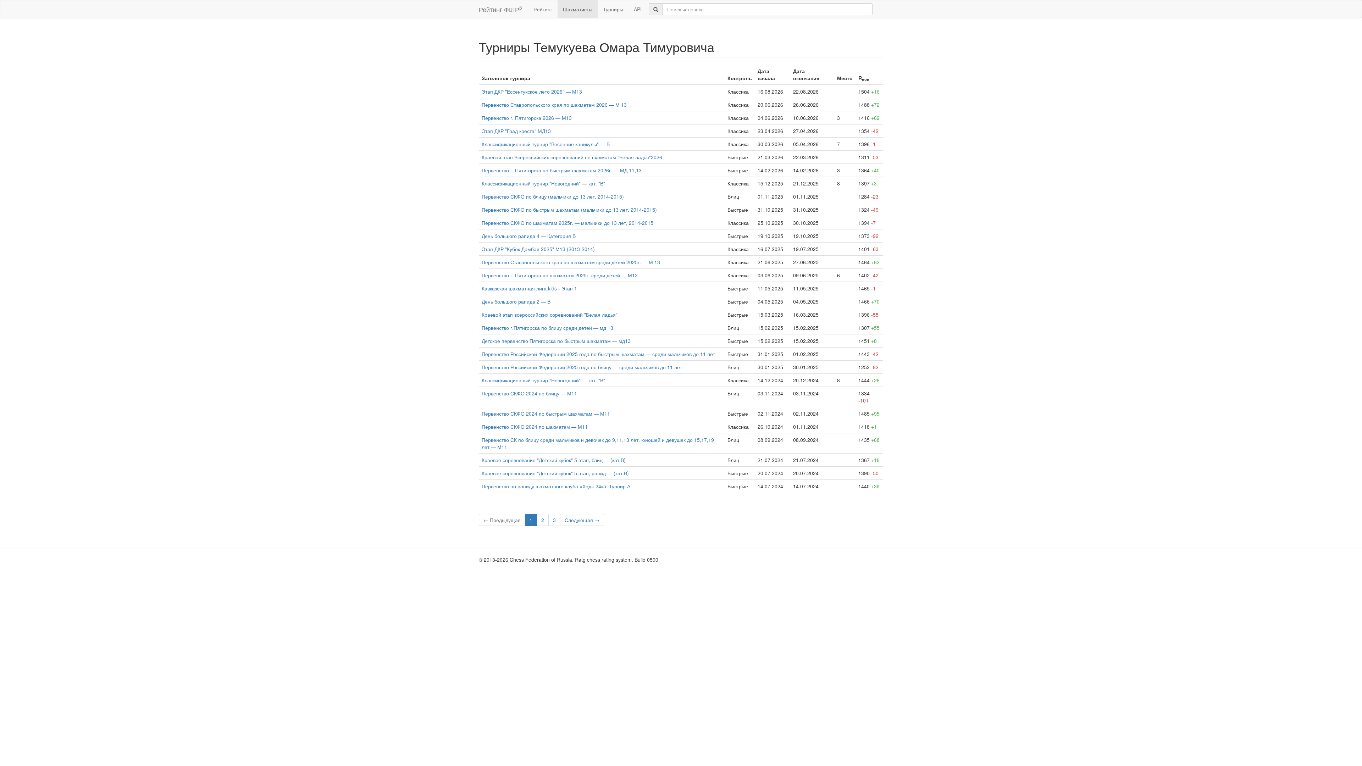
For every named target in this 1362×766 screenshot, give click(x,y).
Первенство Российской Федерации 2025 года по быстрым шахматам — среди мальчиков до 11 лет (598, 353)
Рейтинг (543, 9)
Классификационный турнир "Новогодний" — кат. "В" (543, 183)
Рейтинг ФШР (500, 9)
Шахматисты (577, 9)
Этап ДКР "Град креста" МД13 (516, 130)
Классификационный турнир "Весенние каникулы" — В (546, 144)
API (638, 9)
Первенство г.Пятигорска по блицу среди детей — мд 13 (547, 327)
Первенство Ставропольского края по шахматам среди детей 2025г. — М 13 (571, 262)
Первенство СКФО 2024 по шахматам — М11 (535, 426)
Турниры (613, 9)
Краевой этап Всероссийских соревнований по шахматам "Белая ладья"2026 (572, 157)
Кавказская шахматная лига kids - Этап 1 (529, 288)
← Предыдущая (502, 519)
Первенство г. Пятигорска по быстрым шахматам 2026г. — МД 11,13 (562, 170)
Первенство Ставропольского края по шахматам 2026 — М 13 (554, 104)
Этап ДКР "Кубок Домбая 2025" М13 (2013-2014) (538, 248)
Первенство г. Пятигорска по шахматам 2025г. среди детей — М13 (560, 275)
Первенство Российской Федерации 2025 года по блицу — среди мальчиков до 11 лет (582, 367)
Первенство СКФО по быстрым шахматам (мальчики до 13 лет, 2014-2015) (569, 209)
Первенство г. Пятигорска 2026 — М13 (527, 117)
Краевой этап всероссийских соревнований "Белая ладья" (550, 314)
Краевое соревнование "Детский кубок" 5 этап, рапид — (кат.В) (555, 473)
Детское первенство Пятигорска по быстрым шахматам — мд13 (556, 340)
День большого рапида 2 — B (516, 301)
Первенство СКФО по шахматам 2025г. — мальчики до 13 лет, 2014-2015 (567, 222)
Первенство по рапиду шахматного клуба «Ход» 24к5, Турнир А (556, 486)
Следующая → (582, 519)
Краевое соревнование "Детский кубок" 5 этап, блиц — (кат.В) (554, 460)
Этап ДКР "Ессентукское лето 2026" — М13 (532, 91)
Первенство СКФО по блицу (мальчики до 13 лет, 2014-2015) (553, 196)
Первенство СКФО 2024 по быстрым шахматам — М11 (546, 413)
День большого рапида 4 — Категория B (529, 235)
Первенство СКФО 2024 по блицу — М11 (529, 393)
